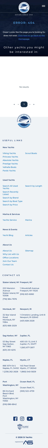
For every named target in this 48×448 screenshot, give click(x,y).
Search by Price (10, 204)
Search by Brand (10, 197)
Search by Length (33, 186)
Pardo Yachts (9, 170)
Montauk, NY (9, 309)
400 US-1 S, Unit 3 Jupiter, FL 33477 (28, 342)
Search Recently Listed (10, 193)
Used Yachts (9, 180)
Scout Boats (31, 153)
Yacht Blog (8, 235)
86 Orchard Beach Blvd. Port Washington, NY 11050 (10, 396)
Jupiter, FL (25, 335)
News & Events (10, 229)
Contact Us (8, 264)
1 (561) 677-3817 (27, 347)
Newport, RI (26, 309)
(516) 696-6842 (10, 404)
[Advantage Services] (24, 443)
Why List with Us (11, 254)
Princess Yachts (10, 157)
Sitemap (29, 250)
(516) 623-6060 (27, 294)
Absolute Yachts (10, 160)
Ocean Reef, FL (27, 381)
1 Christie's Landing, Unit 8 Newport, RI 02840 (32, 316)
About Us (7, 245)
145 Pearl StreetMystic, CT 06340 (28, 366)
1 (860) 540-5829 (28, 371)
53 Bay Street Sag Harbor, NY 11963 (9, 344)
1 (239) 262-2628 (10, 371)
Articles (29, 235)
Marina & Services (11, 214)
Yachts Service (10, 220)
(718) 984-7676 (10, 299)
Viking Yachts (9, 153)
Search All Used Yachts (10, 187)
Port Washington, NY (10, 383)
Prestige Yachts (10, 163)
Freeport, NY (26, 282)
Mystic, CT (25, 360)
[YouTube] (29, 418)
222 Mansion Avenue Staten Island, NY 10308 (11, 292)
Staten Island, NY (11, 282)
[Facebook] (15, 418)
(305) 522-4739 (27, 391)
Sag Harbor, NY (10, 335)
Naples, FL (8, 360)
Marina (28, 220)
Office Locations (11, 257)
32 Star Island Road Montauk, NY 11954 (9, 318)
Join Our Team (10, 261)
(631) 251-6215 (9, 350)
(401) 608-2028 (27, 320)
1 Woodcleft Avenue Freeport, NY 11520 (29, 289)
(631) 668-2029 (10, 325)
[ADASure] (23, 426)
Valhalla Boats (9, 167)
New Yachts (8, 147)
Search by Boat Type (12, 201)
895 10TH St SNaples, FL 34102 (11, 366)
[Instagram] (22, 418)
